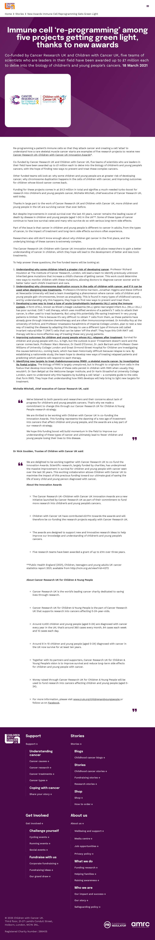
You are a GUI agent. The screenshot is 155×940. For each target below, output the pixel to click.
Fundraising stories (86, 777)
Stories (19, 13)
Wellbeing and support (88, 831)
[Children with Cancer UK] (10, 6)
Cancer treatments (41, 773)
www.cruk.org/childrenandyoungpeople (96, 699)
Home (8, 13)
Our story (80, 900)
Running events (39, 843)
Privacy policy (82, 853)
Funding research (84, 867)
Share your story (40, 794)
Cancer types (37, 780)
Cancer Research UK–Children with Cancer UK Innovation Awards (52, 154)
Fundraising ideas (40, 870)
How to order (82, 804)
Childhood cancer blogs (88, 757)
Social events (38, 849)
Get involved (33, 823)
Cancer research (39, 767)
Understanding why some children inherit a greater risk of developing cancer (62, 269)
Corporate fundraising (43, 863)
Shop (77, 797)
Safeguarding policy (86, 906)
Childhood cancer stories (89, 771)
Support (30, 743)
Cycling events (38, 837)
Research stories (84, 783)
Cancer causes (38, 761)
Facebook (53, 702)
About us (76, 823)
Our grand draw (39, 876)
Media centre (82, 838)
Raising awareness (85, 880)
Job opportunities (85, 846)
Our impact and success (89, 894)
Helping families (84, 873)
